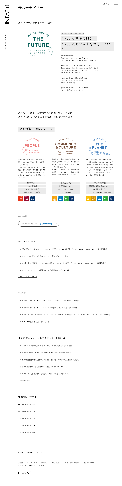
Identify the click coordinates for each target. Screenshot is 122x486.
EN (109, 3)
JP (104, 3)
